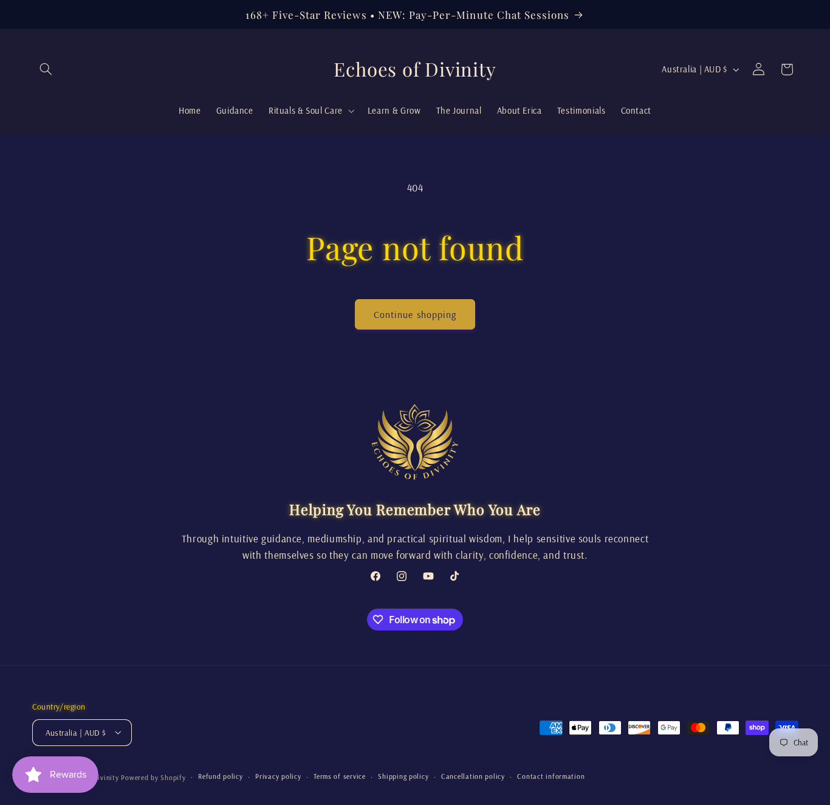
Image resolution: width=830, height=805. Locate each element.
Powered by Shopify (153, 776)
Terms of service (340, 776)
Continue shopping (415, 314)
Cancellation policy (473, 776)
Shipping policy (403, 776)
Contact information (551, 776)
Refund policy (220, 776)
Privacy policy (278, 776)
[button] (46, 69)
